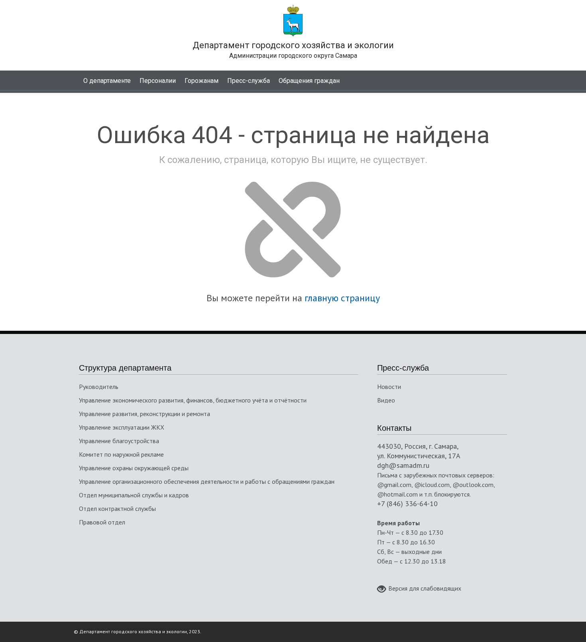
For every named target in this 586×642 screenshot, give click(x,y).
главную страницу (342, 298)
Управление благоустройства (119, 441)
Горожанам (201, 80)
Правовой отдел (102, 522)
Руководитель (98, 387)
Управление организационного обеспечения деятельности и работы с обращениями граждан (206, 481)
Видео (386, 400)
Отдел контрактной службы (117, 508)
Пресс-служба (248, 80)
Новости (389, 387)
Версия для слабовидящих (424, 588)
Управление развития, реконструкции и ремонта (144, 414)
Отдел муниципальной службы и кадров (134, 495)
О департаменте (107, 80)
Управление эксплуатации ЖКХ (121, 427)
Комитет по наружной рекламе (121, 454)
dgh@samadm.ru (403, 465)
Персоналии (158, 80)
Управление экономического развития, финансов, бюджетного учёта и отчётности (193, 400)
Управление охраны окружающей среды (134, 468)
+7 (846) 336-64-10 (407, 503)
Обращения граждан (309, 80)
